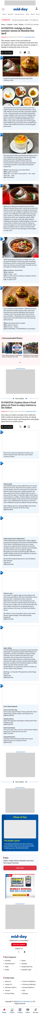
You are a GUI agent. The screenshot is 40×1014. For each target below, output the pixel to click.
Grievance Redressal (28, 984)
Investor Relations (28, 987)
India (6, 967)
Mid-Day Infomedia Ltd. (25, 1001)
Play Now (20, 868)
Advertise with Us (10, 987)
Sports (23, 960)
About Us (8, 981)
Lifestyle (24, 963)
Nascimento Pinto (30, 37)
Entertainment (10, 963)
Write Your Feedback (19, 944)
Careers (7, 990)
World (7, 970)
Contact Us (8, 984)
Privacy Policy (9, 993)
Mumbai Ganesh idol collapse (20, 20)
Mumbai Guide (26, 970)
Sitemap (25, 993)
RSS (23, 990)
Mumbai (8, 960)
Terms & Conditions (28, 981)
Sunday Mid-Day (26, 967)
